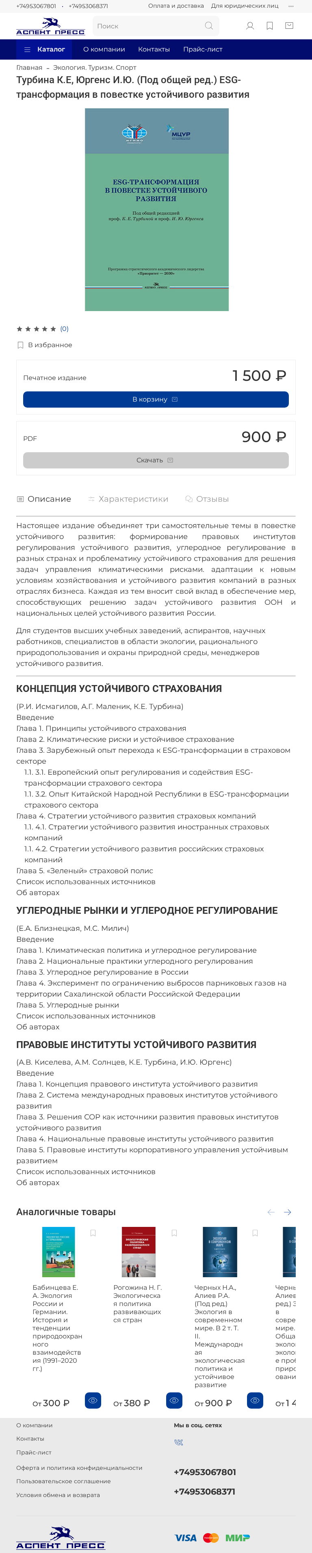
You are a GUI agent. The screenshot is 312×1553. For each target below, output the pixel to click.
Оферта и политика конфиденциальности (79, 1467)
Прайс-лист (203, 49)
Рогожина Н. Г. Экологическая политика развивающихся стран (137, 1304)
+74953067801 (36, 6)
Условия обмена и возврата (58, 1495)
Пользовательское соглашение (63, 1481)
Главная (29, 67)
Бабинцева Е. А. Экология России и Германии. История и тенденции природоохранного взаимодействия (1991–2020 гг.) (57, 1328)
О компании (104, 49)
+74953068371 (88, 6)
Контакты (154, 49)
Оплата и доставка (176, 5)
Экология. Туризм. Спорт (94, 67)
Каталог (51, 49)
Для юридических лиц (245, 5)
